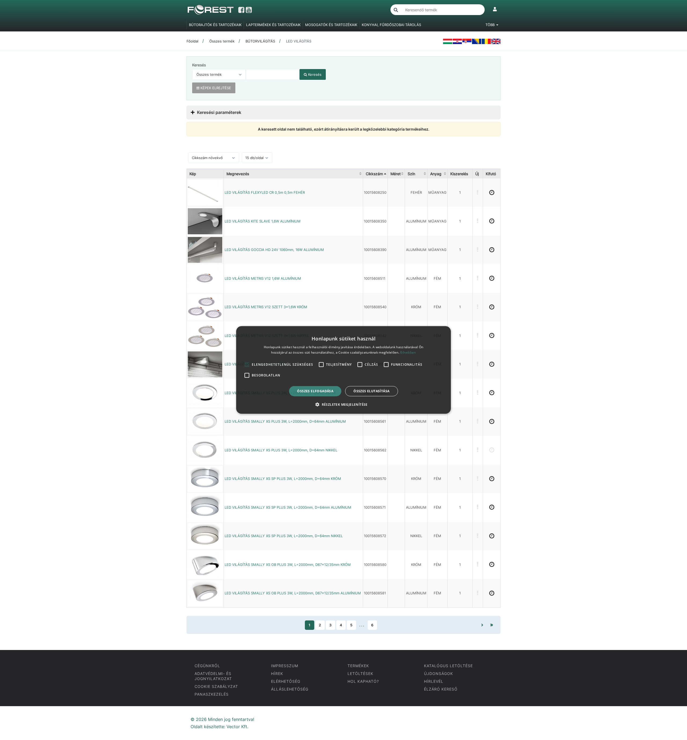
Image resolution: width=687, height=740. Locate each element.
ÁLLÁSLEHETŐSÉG (289, 689)
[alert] (343, 370)
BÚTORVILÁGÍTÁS (260, 41)
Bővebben (408, 352)
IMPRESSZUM (284, 665)
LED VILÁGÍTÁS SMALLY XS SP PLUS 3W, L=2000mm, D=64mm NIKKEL (284, 536)
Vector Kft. (237, 726)
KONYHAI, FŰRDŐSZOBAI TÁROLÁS (391, 25)
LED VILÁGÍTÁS (298, 41)
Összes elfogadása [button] (315, 391)
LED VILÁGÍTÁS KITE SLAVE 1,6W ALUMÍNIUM (263, 221)
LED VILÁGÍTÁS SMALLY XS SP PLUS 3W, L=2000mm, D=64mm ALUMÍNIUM (288, 507)
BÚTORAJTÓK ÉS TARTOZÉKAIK (215, 25)
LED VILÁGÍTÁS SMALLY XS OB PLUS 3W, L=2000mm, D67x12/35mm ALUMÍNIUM (293, 593)
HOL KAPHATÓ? (363, 681)
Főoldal (192, 41)
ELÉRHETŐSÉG (285, 681)
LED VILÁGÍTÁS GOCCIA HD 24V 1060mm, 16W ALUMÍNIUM (274, 249)
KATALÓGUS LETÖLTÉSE (448, 665)
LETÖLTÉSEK (360, 673)
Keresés (199, 65)
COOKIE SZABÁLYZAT (216, 686)
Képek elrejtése (215, 88)
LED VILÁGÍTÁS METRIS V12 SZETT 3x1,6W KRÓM (266, 307)
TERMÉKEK (358, 665)
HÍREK (277, 673)
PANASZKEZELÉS (212, 694)
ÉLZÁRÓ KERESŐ (441, 689)
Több (490, 25)
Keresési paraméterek (218, 112)
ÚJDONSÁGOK (438, 673)
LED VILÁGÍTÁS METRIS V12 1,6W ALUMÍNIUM (263, 278)
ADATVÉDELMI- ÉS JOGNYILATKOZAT (213, 676)
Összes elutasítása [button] (371, 391)
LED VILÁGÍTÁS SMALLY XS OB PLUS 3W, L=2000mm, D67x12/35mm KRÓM (288, 564)
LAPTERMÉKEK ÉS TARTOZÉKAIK (273, 25)
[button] (343, 404)
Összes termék (222, 41)
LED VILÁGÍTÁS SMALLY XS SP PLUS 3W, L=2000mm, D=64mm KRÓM (283, 478)
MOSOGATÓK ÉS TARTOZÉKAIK (331, 25)
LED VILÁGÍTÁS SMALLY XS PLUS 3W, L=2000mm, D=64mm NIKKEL (281, 450)
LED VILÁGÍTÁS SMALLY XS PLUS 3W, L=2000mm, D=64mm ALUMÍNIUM (285, 421)
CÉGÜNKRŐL (207, 665)
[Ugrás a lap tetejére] (671, 707)
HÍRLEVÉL (433, 681)
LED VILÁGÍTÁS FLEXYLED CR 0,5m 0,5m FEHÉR (265, 192)
